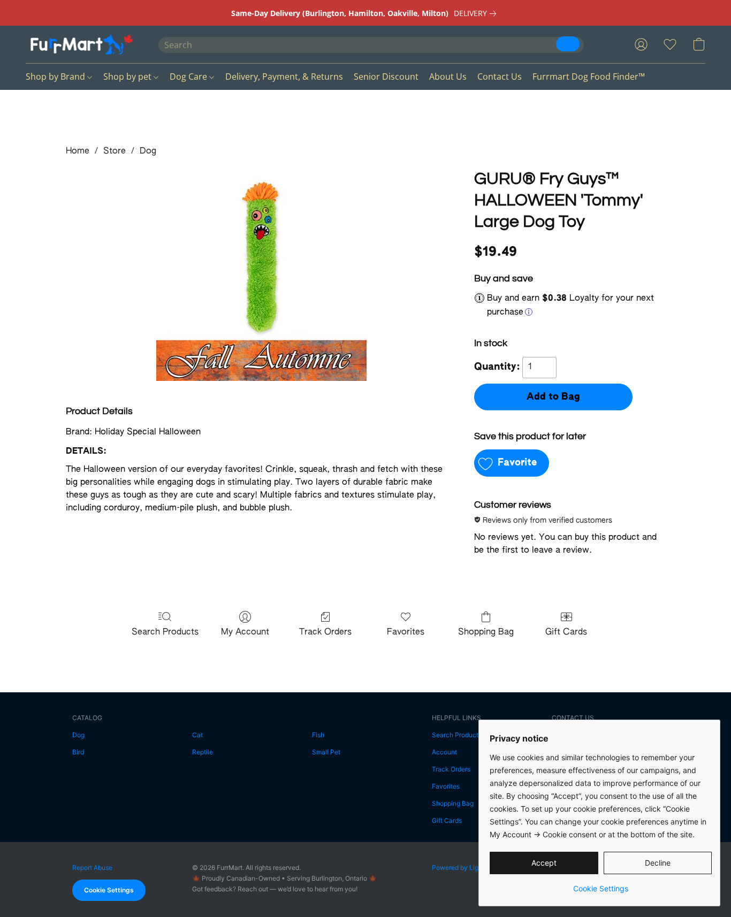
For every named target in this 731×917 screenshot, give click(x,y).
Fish (318, 735)
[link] (477, 13)
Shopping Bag (486, 632)
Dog (148, 151)
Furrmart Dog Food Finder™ (588, 76)
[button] (81, 44)
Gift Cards (566, 632)
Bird (78, 752)
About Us (448, 76)
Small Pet (326, 752)
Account (444, 752)
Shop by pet (128, 76)
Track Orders (325, 632)
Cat (197, 735)
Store (114, 151)
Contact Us (499, 76)
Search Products (165, 632)
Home (77, 151)
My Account (245, 632)
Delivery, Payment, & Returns (284, 76)
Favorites (405, 632)
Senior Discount (386, 76)
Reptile (202, 752)
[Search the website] (568, 43)
